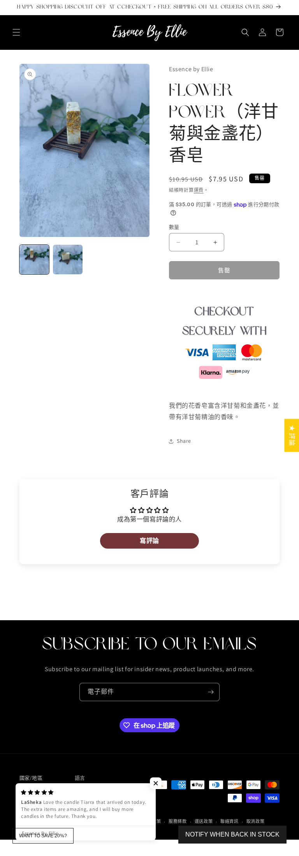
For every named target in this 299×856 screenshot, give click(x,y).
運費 (199, 190)
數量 (174, 227)
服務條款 (178, 821)
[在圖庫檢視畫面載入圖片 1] (34, 259)
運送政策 (204, 821)
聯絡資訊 (229, 821)
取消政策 (255, 821)
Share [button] (184, 440)
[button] (16, 32)
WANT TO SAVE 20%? (43, 835)
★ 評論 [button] (292, 435)
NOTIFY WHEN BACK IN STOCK (232, 834)
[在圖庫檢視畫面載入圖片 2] (68, 259)
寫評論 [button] (149, 541)
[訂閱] (210, 692)
